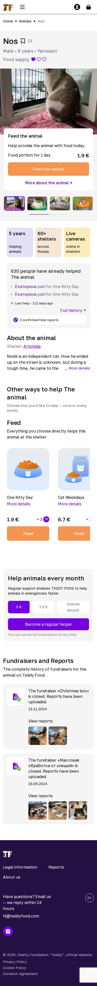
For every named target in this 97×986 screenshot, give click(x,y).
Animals (25, 21)
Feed (28, 533)
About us (11, 877)
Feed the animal (48, 169)
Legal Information (20, 867)
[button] (48, 101)
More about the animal (47, 182)
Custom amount (73, 607)
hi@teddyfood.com (21, 915)
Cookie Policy (14, 968)
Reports (56, 867)
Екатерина (25, 286)
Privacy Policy (15, 962)
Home (8, 21)
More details (79, 368)
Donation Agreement (20, 974)
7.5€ (43, 607)
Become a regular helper (48, 624)
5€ (19, 607)
